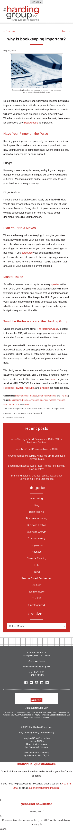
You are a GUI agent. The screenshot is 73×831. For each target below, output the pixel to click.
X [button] (1, 800)
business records (48, 400)
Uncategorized (36, 605)
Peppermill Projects (38, 747)
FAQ (21, 732)
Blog (36, 505)
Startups (36, 585)
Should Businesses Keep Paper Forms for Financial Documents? (36, 467)
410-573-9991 (37, 672)
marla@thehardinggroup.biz (36, 666)
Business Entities (36, 525)
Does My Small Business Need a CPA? (36, 449)
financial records (11, 404)
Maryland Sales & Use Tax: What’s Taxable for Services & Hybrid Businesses (36, 477)
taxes (26, 404)
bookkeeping (15, 400)
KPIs (36, 565)
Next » (66, 31)
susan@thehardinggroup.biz (44, 787)
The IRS (64, 395)
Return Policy (47, 732)
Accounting (36, 498)
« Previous (9, 31)
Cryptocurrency (36, 538)
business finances (30, 400)
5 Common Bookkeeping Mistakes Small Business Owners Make (36, 457)
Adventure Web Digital (38, 755)
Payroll (36, 571)
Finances (33, 395)
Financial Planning (47, 395)
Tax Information (36, 591)
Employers (37, 545)
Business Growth (36, 531)
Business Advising (36, 518)
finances (61, 400)
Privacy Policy (32, 732)
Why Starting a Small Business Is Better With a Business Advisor (36, 441)
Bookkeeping (21, 395)
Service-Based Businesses (36, 578)
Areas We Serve (37, 661)
